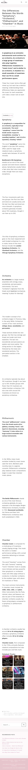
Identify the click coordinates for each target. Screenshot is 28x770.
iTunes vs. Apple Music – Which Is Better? (13, 714)
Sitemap (11, 760)
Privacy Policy (5, 760)
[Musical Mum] (4, 2)
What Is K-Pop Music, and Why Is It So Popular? (14, 713)
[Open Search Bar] (21, 2)
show (10, 115)
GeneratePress (21, 767)
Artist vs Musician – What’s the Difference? (12, 745)
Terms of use (17, 760)
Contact (23, 760)
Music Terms (6, 711)
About (12, 761)
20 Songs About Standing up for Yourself (12, 750)
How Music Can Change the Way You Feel (12, 748)
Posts (16, 761)
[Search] (24, 725)
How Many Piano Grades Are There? (11, 752)
